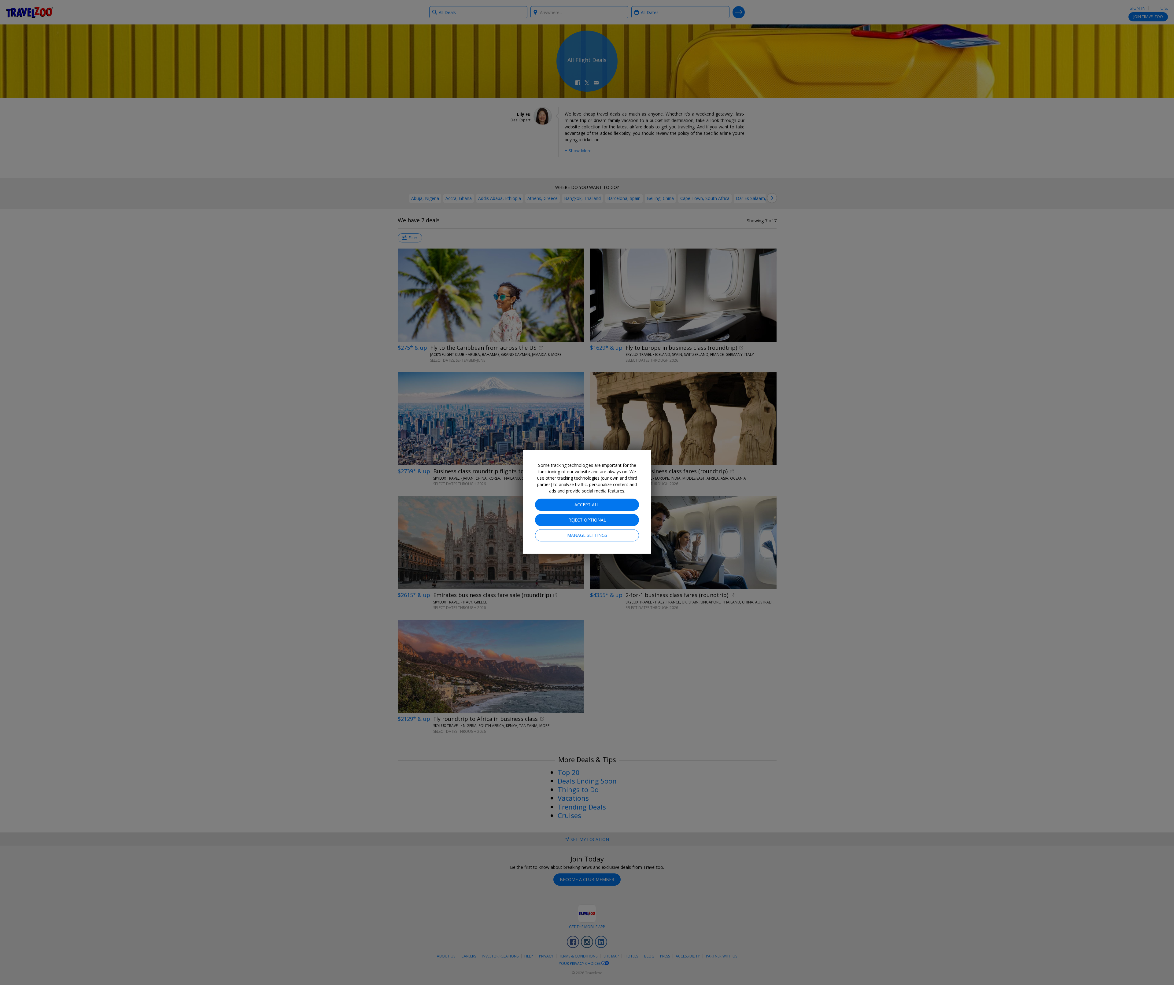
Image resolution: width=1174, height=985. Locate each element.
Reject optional (587, 520)
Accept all (587, 504)
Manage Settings (587, 535)
